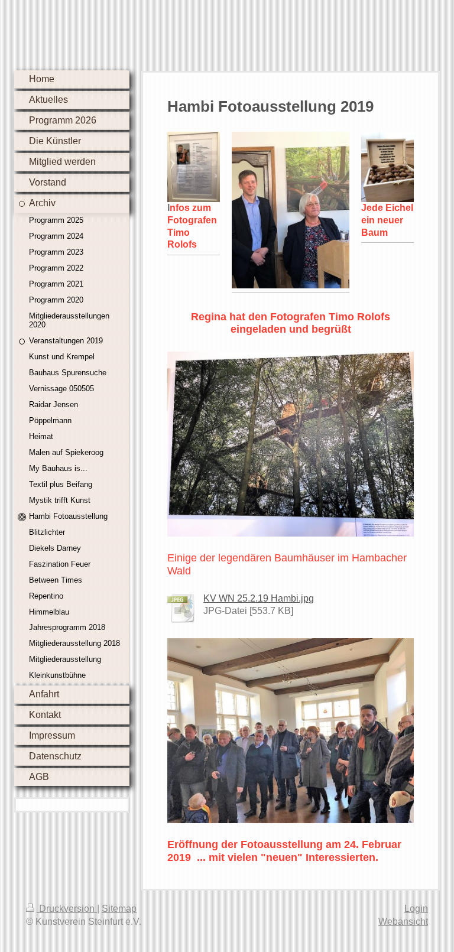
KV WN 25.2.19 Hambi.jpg (258, 598)
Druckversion (67, 909)
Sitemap (119, 909)
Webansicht (403, 922)
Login (416, 909)
